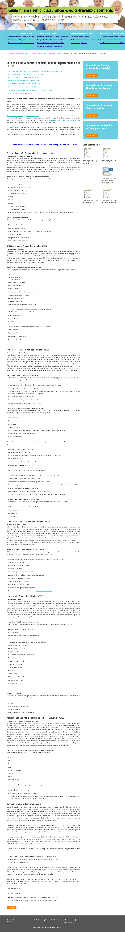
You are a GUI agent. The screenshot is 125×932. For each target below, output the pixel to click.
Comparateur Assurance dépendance (49, 46)
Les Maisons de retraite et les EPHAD (112, 43)
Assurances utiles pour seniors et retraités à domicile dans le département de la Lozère (35, 71)
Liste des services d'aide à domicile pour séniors (46, 54)
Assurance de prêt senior (79, 43)
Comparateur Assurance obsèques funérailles (52, 36)
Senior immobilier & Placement (83, 33)
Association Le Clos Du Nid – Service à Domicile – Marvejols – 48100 (30, 90)
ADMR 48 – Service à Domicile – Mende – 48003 (23, 77)
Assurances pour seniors (47, 33)
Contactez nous (68, 923)
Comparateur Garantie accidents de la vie (51, 40)
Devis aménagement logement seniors (21, 43)
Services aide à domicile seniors (110, 40)
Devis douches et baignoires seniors (20, 40)
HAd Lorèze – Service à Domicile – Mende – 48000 (24, 81)
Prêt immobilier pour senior (80, 36)
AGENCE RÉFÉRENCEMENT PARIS (50, 928)
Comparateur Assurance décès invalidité (50, 43)
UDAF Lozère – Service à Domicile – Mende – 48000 (24, 84)
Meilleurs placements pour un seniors (83, 40)
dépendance (13, 127)
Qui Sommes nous (68, 920)
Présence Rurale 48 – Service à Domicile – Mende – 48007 (26, 74)
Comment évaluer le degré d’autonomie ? (21, 93)
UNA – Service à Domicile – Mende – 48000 (22, 87)
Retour (12, 907)
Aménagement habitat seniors (20, 33)
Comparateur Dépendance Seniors (18, 54)
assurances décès (32, 116)
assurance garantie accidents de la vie (63, 120)
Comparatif (91, 75)
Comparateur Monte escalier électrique (21, 36)
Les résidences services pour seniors (112, 36)
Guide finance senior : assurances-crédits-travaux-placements (60, 10)
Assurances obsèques (15, 116)
